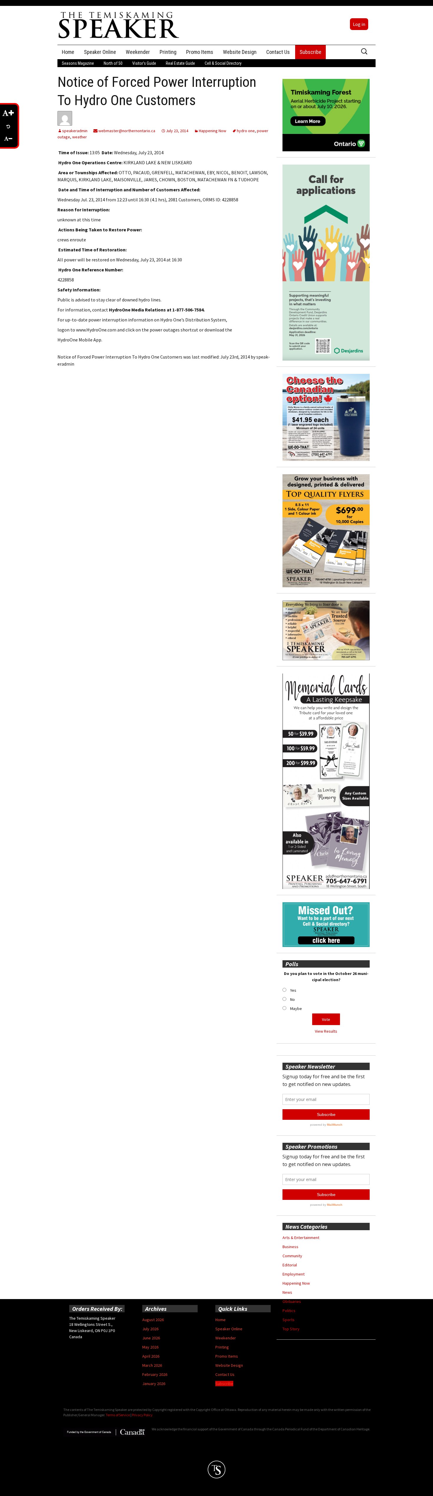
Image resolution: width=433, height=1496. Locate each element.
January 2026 (153, 1383)
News (287, 1292)
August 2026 (153, 1319)
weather (79, 137)
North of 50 (113, 63)
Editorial (289, 1265)
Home (68, 52)
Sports (288, 1319)
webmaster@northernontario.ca (126, 130)
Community (292, 1255)
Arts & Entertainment (300, 1237)
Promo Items (199, 52)
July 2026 (150, 1328)
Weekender (138, 52)
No (292, 999)
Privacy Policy (142, 1415)
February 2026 (154, 1374)
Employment (293, 1274)
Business (290, 1246)
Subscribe (310, 52)
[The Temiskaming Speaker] (119, 25)
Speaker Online (100, 52)
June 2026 (151, 1338)
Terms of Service (118, 1415)
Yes (293, 990)
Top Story (291, 1328)
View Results (326, 1031)
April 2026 (150, 1356)
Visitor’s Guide (144, 63)
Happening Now (212, 130)
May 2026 (150, 1347)
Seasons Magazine (78, 63)
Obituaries (291, 1301)
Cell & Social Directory (223, 63)
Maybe (296, 1008)
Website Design (240, 52)
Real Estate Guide (180, 63)
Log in (359, 24)
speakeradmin (74, 130)
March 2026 (152, 1365)
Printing (168, 52)
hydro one (246, 130)
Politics (288, 1310)
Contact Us (278, 52)
